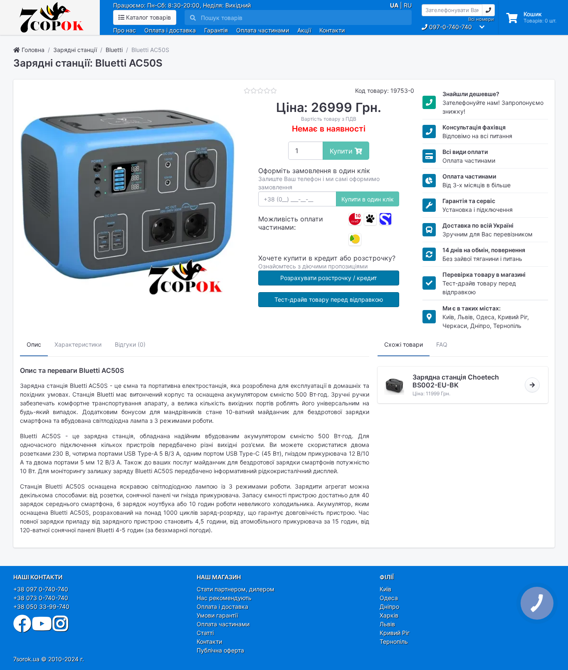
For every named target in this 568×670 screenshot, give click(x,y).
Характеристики (77, 344)
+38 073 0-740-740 (40, 597)
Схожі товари (403, 344)
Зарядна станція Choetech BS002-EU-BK (455, 381)
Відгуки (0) (130, 344)
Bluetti (114, 49)
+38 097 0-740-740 (40, 589)
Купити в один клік (367, 199)
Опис (34, 344)
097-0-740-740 (449, 26)
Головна (32, 49)
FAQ (441, 344)
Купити (342, 151)
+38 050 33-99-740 (41, 606)
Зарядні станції (75, 49)
